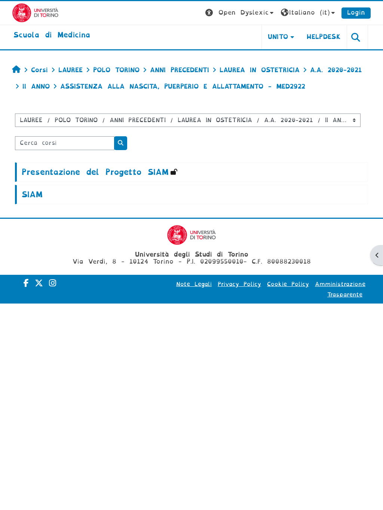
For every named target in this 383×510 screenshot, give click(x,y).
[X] (39, 283)
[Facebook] (26, 283)
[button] (240, 13)
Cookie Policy (288, 284)
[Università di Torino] (35, 12)
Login (356, 12)
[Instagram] (52, 283)
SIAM (32, 194)
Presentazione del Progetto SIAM (95, 172)
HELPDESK (324, 36)
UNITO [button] (278, 36)
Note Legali (194, 284)
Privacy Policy (239, 284)
